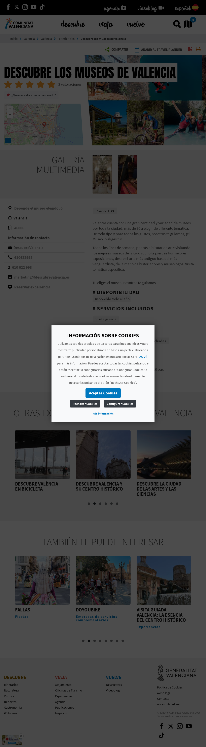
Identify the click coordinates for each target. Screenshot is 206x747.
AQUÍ (143, 357)
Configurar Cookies (120, 404)
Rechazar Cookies (85, 404)
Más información (103, 413)
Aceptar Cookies (103, 392)
